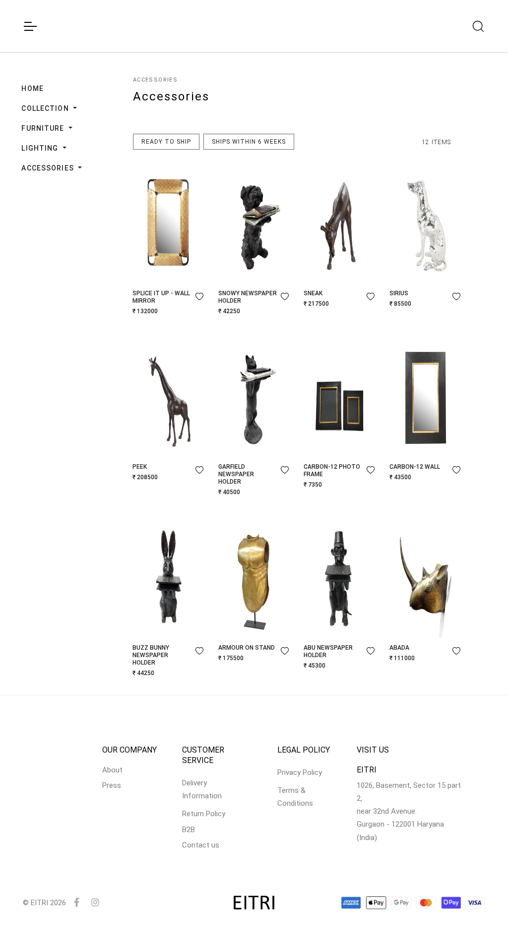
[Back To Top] (481, 909)
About (112, 770)
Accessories (48, 168)
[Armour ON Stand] (254, 575)
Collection (45, 108)
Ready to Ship (166, 141)
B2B (188, 829)
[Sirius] (425, 221)
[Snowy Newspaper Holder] (254, 221)
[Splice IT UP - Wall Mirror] (168, 221)
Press (111, 785)
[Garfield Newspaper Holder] (254, 394)
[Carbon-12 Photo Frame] (340, 394)
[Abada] (425, 575)
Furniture (43, 128)
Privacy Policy (299, 772)
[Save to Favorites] (199, 296)
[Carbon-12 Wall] (425, 394)
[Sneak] (340, 221)
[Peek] (168, 394)
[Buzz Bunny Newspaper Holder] (168, 575)
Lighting (40, 148)
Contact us (200, 845)
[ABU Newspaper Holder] (340, 575)
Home (32, 88)
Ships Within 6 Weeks (249, 141)
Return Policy (203, 813)
